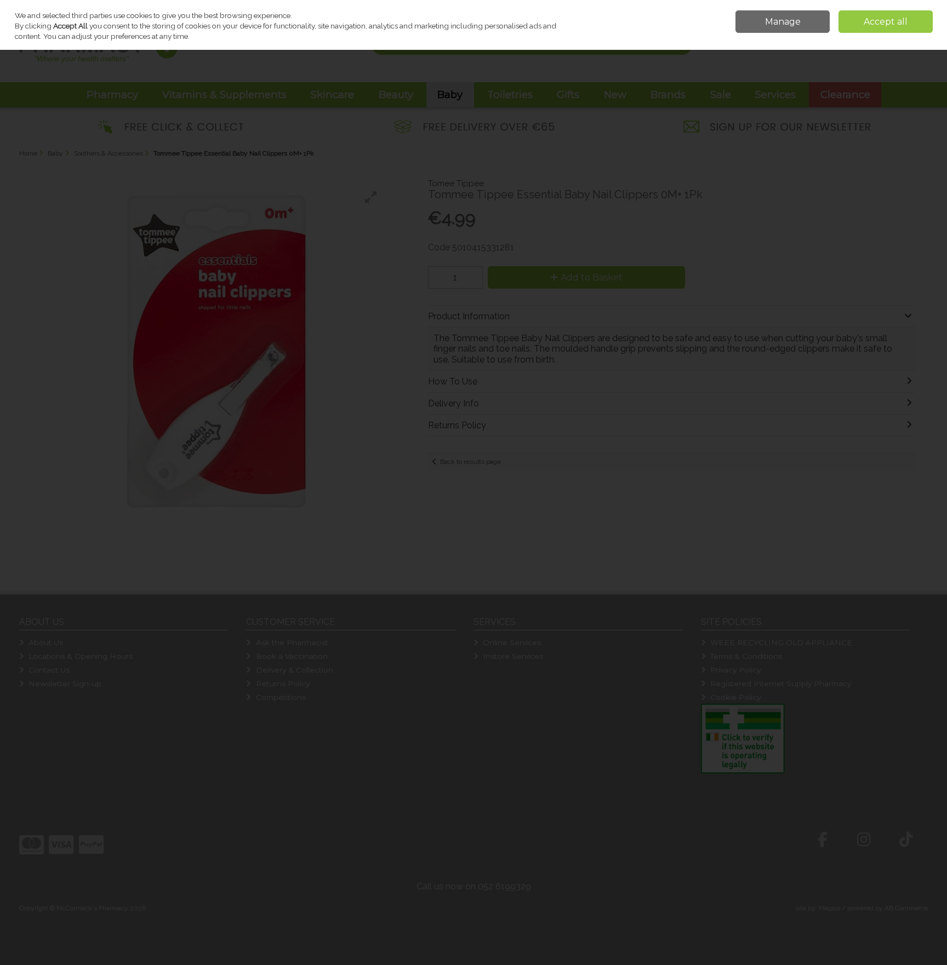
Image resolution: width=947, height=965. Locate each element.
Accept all (886, 21)
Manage (783, 21)
